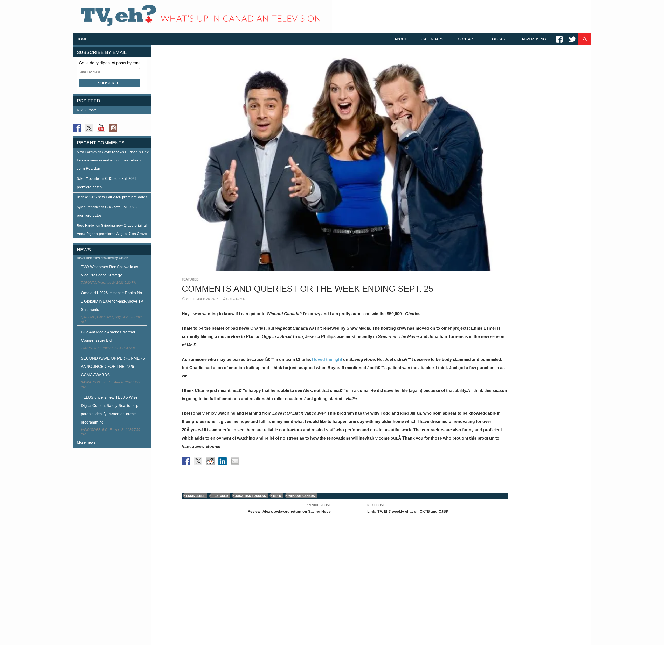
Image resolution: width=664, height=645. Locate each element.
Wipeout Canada (301, 495)
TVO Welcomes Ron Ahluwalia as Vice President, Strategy (109, 270)
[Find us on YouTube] (101, 128)
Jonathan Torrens (250, 495)
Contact (466, 39)
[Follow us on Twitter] (89, 128)
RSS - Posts (86, 110)
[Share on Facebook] (186, 461)
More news (86, 442)
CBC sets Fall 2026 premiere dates (118, 197)
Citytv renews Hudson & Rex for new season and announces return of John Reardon (113, 160)
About (401, 39)
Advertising (534, 39)
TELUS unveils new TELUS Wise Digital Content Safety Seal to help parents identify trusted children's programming (109, 409)
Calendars (432, 39)
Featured (190, 279)
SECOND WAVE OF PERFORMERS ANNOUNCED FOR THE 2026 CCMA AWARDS (113, 366)
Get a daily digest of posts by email (111, 63)
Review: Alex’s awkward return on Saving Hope (289, 508)
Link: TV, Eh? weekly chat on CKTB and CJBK (407, 508)
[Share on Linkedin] (222, 461)
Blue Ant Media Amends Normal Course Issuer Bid (108, 336)
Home (82, 39)
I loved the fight (327, 359)
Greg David (235, 299)
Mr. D (277, 495)
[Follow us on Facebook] (77, 128)
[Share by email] (235, 461)
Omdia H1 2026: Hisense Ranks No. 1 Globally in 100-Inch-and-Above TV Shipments (112, 301)
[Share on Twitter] (198, 461)
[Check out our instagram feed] (113, 128)
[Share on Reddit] (210, 461)
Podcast (498, 39)
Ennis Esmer (195, 495)
